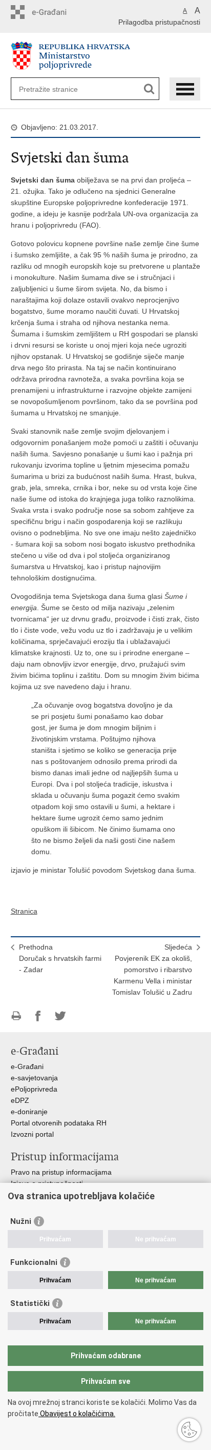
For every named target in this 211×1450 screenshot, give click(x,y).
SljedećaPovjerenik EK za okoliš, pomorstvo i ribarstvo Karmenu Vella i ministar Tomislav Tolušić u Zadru (152, 969)
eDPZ (20, 1100)
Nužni (20, 1221)
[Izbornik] (185, 88)
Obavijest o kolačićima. (76, 1413)
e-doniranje (29, 1111)
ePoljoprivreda (34, 1089)
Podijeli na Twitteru (60, 1016)
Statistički (30, 1303)
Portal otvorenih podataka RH (59, 1123)
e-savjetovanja (34, 1078)
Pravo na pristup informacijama (61, 1172)
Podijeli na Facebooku (38, 1016)
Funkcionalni (33, 1262)
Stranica (24, 911)
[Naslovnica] (106, 56)
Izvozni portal (32, 1134)
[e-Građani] (54, 12)
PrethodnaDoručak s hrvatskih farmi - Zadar (60, 958)
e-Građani (27, 1066)
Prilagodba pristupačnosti (159, 22)
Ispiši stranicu (16, 1016)
